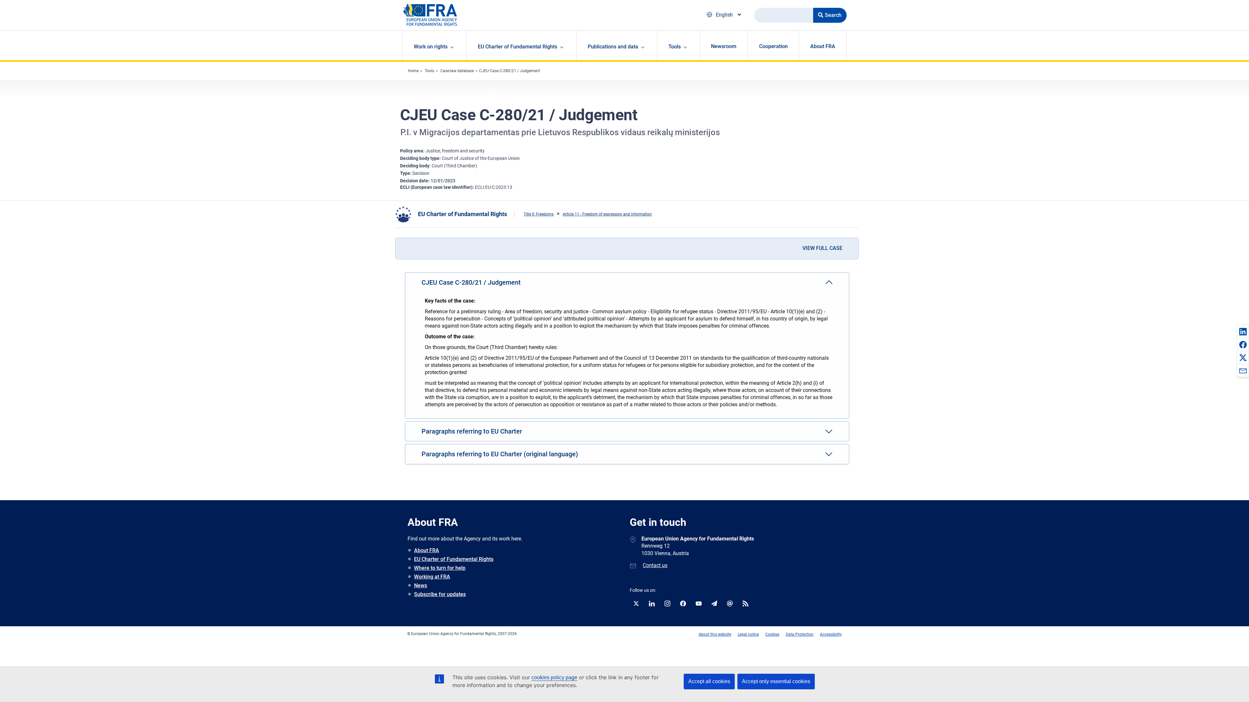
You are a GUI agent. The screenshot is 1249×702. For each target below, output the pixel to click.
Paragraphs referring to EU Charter (472, 431)
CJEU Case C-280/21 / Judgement (509, 71)
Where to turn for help (439, 568)
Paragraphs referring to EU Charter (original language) (500, 454)
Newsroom (723, 46)
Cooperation (773, 46)
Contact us (655, 565)
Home (413, 71)
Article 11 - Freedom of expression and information (607, 214)
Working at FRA (432, 577)
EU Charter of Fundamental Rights (462, 214)
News (420, 585)
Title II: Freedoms (539, 214)
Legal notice (748, 634)
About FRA (822, 46)
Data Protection (799, 634)
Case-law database (457, 71)
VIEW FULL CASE (822, 248)
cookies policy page (554, 677)
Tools (429, 71)
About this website (715, 634)
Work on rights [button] (431, 47)
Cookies (772, 634)
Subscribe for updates (440, 594)
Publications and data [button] (613, 47)
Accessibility (831, 634)
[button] (1243, 331)
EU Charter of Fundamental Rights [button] (517, 47)
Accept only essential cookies (776, 681)
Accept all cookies (709, 681)
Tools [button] (674, 47)
